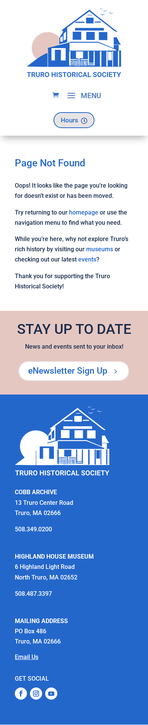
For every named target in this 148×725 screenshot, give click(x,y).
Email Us (26, 657)
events (87, 259)
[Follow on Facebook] (21, 693)
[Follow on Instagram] (36, 693)
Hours (74, 120)
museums (99, 249)
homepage (83, 212)
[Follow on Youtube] (51, 693)
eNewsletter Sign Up (74, 371)
